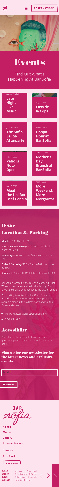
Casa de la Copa (42, 109)
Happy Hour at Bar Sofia (43, 136)
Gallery (7, 438)
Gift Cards (10, 456)
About (7, 426)
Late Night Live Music (11, 104)
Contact (8, 450)
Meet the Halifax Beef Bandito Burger (23, 194)
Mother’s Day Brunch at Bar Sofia (44, 163)
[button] (26, 8)
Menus (7, 432)
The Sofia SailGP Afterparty (15, 136)
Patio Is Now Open (12, 165)
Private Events (13, 443)
